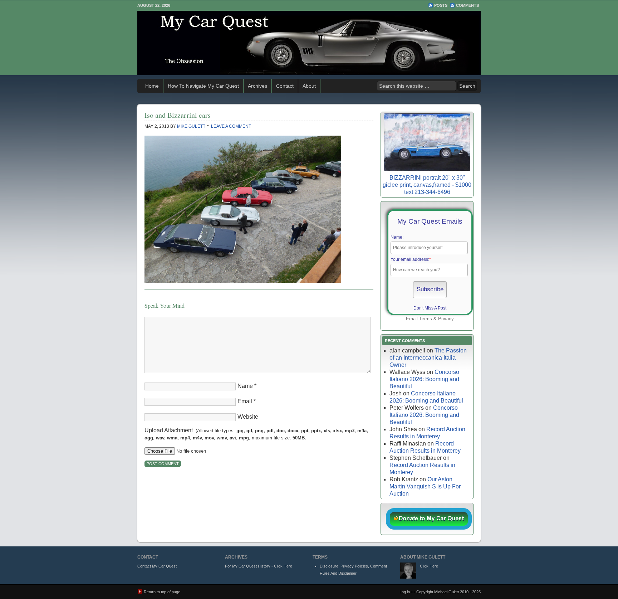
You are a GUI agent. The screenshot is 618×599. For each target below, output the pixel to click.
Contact (285, 86)
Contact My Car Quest (157, 566)
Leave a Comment (231, 126)
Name (245, 386)
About (309, 86)
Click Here (429, 566)
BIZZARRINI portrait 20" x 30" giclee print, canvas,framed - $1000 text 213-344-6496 (427, 185)
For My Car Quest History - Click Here (258, 566)
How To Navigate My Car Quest (203, 86)
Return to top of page (162, 592)
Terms (425, 318)
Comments (467, 5)
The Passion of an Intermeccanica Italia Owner (428, 357)
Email (244, 401)
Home (152, 86)
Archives (257, 86)
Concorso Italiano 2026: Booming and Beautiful (424, 379)
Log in (404, 592)
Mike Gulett (191, 126)
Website (247, 417)
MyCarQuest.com (309, 43)
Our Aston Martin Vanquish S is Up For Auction (425, 486)
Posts (440, 5)
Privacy (446, 318)
